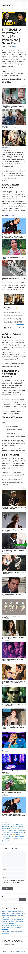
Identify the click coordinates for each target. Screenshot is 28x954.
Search (4, 897)
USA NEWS (6, 5)
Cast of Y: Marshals (9, 824)
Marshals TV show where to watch (11, 826)
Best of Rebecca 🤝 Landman (12, 834)
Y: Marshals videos (7, 830)
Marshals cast (19, 824)
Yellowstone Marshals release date (16, 832)
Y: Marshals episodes (19, 828)
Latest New (7, 822)
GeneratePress (21, 951)
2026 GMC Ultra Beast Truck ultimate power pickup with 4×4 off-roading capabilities (12, 927)
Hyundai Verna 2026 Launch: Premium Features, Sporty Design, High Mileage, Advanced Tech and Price (12, 921)
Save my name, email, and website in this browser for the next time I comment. (14, 882)
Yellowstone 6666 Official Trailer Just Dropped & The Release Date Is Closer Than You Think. (13, 839)
